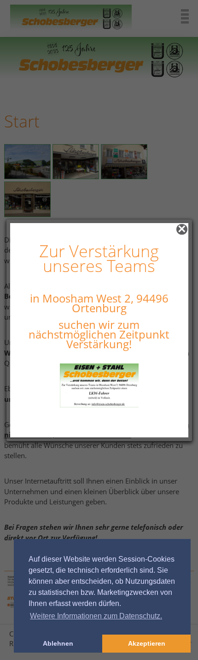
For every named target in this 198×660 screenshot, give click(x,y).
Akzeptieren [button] (146, 643)
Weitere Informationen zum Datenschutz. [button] (96, 616)
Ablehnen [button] (58, 643)
